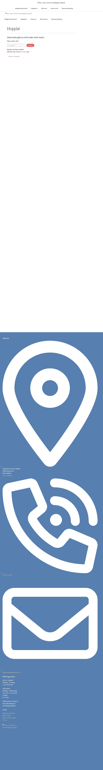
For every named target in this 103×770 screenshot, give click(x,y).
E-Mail (82, 8)
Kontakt (23, 52)
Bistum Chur (7, 715)
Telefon (78, 8)
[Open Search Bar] (86, 8)
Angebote (34, 8)
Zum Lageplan (7, 475)
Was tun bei (54, 8)
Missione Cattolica (9, 713)
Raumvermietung (67, 8)
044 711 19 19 (7, 575)
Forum (5, 720)
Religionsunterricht (21, 8)
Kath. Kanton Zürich (9, 718)
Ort (75, 8)
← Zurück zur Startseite (13, 56)
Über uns (44, 8)
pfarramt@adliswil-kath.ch (11, 672)
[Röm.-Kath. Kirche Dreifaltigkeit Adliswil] (18, 13)
